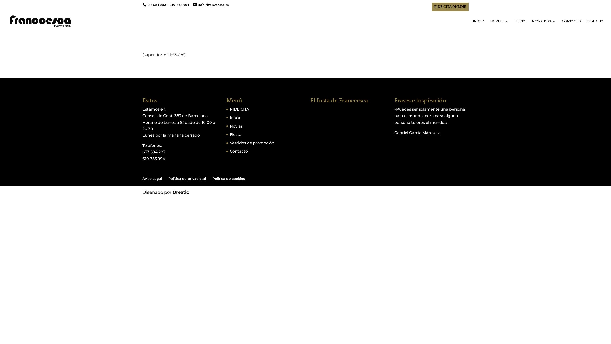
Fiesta (520, 21)
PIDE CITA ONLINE (450, 7)
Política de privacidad (187, 179)
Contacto (571, 21)
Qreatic (181, 192)
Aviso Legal (152, 179)
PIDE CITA (595, 21)
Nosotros (541, 21)
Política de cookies (228, 179)
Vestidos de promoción (252, 143)
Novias (496, 21)
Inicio (478, 21)
